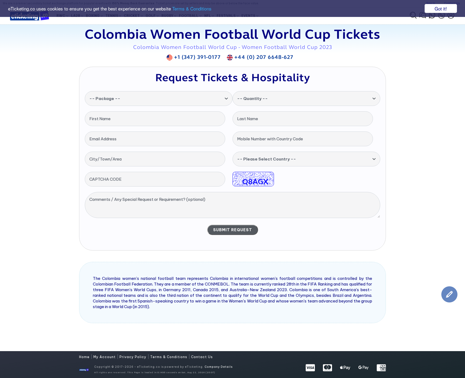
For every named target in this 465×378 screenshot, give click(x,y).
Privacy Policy (133, 357)
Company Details (218, 367)
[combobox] (158, 98)
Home (85, 357)
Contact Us (202, 357)
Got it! (441, 8)
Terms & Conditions (192, 8)
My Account (105, 357)
